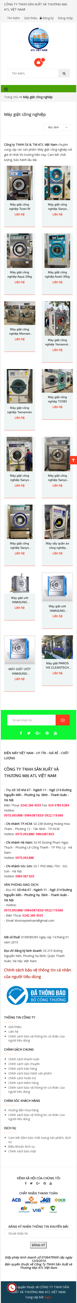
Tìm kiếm (13, 18)
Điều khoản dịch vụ (21, 1146)
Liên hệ (13, 1031)
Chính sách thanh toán (23, 1059)
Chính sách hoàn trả (22, 1078)
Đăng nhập (65, 18)
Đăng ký (48, 18)
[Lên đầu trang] (65, 1287)
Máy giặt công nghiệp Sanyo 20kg (19, 548)
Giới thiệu (30, 18)
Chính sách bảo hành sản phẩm (30, 1073)
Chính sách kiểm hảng (23, 1083)
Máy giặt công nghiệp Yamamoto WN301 (57, 344)
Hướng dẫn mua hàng (23, 1110)
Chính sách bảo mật (22, 1151)
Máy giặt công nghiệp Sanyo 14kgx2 (57, 209)
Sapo (47, 1297)
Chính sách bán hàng (22, 1069)
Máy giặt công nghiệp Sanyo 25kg (19, 480)
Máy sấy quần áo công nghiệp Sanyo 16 (57, 548)
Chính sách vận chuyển (24, 1064)
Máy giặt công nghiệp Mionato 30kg (19, 334)
